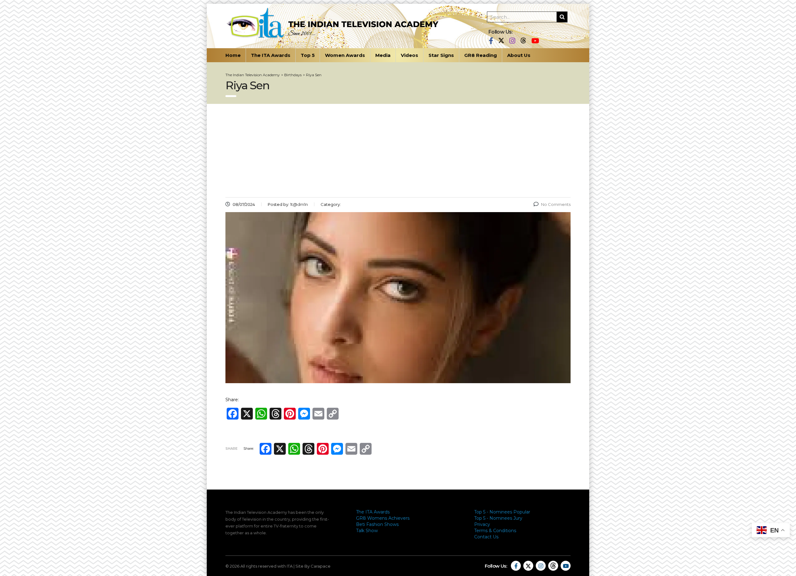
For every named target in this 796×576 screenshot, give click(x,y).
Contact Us (486, 537)
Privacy (482, 524)
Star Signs (441, 55)
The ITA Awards (270, 55)
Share (231, 448)
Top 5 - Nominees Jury (498, 518)
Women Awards (345, 55)
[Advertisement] (398, 150)
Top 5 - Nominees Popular (502, 512)
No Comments (556, 204)
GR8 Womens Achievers (383, 518)
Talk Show (367, 530)
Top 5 (308, 55)
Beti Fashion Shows (377, 524)
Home (233, 55)
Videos (409, 55)
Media (383, 55)
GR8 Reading (480, 55)
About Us (518, 55)
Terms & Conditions (495, 530)
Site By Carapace (313, 566)
